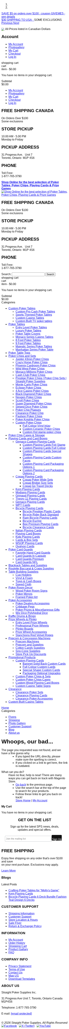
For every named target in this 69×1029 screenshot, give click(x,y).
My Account (15, 44)
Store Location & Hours (23, 919)
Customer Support (19, 726)
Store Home (23, 800)
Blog (11, 729)
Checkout (14, 53)
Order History (16, 942)
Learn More (8, 870)
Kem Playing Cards (20, 893)
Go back (21, 784)
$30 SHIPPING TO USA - (17, 19)
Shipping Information (21, 913)
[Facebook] (9, 1025)
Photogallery (16, 47)
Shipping (14, 720)
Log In (12, 56)
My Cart (13, 50)
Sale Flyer (14, 922)
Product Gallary (18, 949)
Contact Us (15, 972)
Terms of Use (16, 969)
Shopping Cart (17, 946)
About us (14, 732)
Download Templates (21, 978)
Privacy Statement (19, 966)
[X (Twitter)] (26, 1025)
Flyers (12, 716)
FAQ (11, 952)
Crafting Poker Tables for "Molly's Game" (33, 890)
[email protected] (21, 1013)
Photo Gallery (17, 723)
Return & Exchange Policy (25, 926)
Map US (13, 975)
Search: (6, 274)
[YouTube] (44, 1025)
